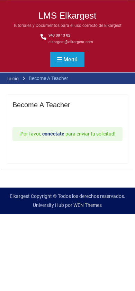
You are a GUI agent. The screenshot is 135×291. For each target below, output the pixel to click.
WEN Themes (87, 205)
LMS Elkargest (67, 15)
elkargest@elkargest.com (70, 42)
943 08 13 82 (59, 35)
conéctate (53, 134)
